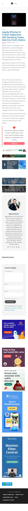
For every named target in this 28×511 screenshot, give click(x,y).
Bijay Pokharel (4, 42)
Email (6, 291)
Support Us (14, 143)
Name (6, 284)
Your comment (8, 271)
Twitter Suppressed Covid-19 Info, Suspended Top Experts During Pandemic (16, 182)
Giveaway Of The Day (8, 500)
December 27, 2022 (11, 42)
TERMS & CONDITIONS (8, 494)
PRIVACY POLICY (19, 494)
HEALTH (18, 187)
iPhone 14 (10, 45)
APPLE (3, 29)
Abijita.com (17, 492)
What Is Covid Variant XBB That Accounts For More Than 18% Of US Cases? (12, 190)
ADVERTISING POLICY (8, 497)
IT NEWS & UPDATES (13, 179)
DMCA (16, 497)
